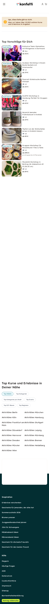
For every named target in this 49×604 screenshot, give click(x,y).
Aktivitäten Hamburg (34, 417)
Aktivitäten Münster (11, 445)
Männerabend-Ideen (10, 537)
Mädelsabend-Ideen (10, 532)
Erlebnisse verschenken (11, 503)
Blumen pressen (8, 517)
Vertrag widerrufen (11, 601)
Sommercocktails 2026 (11, 512)
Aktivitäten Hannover (11, 435)
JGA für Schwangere (10, 527)
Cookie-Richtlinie (9, 581)
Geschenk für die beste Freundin (15, 542)
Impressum (6, 586)
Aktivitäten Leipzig (32, 430)
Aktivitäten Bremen (33, 440)
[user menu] (42, 4)
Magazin (5, 561)
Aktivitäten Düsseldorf (12, 430)
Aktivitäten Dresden (11, 440)
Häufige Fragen (8, 566)
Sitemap (5, 591)
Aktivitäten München (33, 412)
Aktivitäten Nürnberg (34, 435)
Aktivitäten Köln (9, 417)
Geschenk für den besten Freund (15, 547)
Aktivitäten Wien (9, 450)
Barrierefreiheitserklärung (12, 596)
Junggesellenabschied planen (14, 522)
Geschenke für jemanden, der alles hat (18, 508)
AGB (3, 571)
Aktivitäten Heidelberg (34, 445)
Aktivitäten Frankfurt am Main (13, 423)
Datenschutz (7, 576)
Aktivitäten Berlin (10, 412)
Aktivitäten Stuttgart (33, 422)
